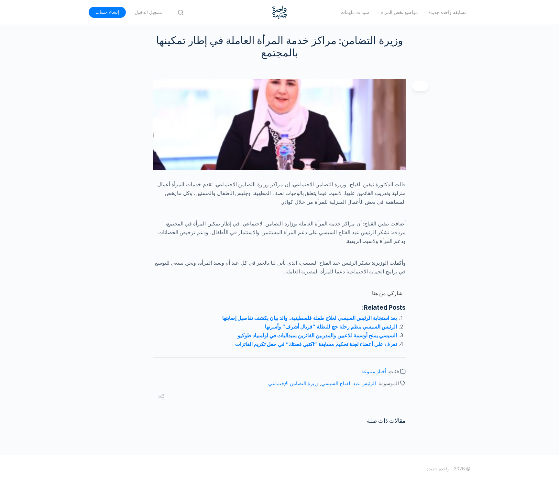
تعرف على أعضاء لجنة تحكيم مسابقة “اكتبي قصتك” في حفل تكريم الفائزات (316, 344)
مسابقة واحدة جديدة (447, 12)
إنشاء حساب (107, 12)
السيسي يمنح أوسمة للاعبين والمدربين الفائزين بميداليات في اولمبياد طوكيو (317, 335)
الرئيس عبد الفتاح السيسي (348, 383)
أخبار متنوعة (373, 371)
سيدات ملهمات (355, 12)
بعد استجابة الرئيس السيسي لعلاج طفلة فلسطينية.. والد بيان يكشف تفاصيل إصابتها (309, 318)
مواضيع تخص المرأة (399, 12)
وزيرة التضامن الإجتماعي (293, 383)
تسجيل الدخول (148, 12)
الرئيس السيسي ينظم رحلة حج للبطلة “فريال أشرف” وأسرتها (331, 327)
